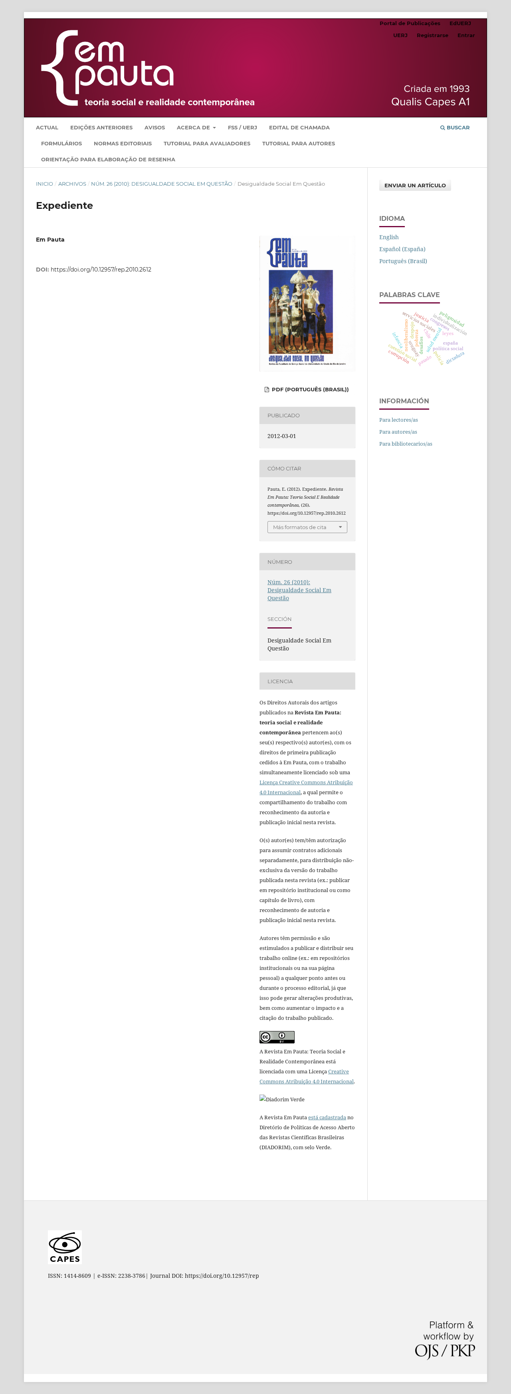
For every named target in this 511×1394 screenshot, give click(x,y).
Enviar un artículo (415, 185)
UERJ (400, 35)
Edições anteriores (101, 127)
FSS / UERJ (242, 127)
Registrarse (432, 35)
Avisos (155, 127)
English (389, 237)
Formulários (61, 143)
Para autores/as (398, 431)
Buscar (457, 127)
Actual (47, 127)
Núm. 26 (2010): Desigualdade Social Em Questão (161, 183)
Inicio (44, 183)
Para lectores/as (398, 419)
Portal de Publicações (410, 23)
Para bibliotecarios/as (405, 443)
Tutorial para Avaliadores (207, 143)
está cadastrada (327, 1117)
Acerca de (194, 127)
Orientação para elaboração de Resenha (108, 159)
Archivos (72, 183)
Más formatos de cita (300, 527)
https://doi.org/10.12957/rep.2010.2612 (101, 269)
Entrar (466, 35)
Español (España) (402, 249)
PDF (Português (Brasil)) (309, 389)
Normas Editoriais (123, 143)
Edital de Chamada (299, 127)
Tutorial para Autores (298, 143)
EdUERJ (460, 23)
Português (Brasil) (403, 261)
